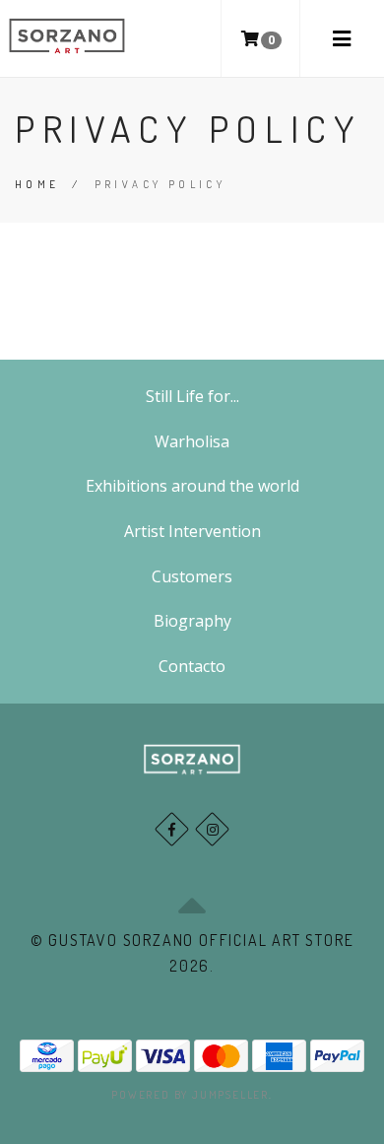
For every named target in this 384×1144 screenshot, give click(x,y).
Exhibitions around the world (192, 486)
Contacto (192, 666)
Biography (192, 621)
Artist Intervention (192, 531)
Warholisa (192, 441)
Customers (192, 576)
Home (37, 184)
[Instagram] (212, 829)
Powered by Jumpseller (190, 1095)
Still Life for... (192, 396)
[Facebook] (172, 829)
